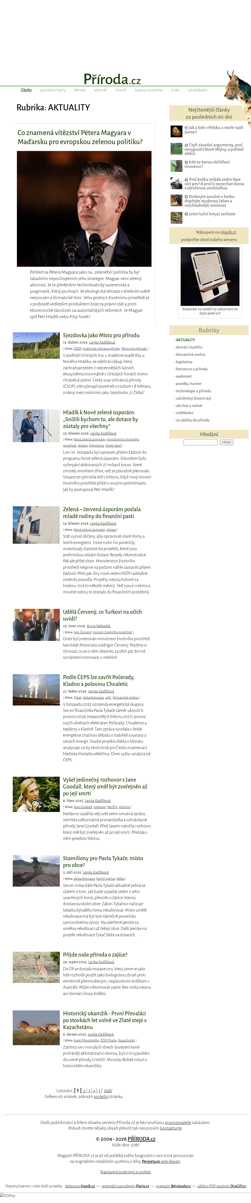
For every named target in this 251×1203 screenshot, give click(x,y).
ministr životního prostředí (112, 632)
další (108, 1090)
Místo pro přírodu (134, 348)
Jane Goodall (83, 807)
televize (124, 807)
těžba (120, 878)
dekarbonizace (93, 697)
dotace (83, 445)
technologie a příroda (193, 391)
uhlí (108, 697)
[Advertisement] (125, 34)
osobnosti (184, 376)
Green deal (113, 445)
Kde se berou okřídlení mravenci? (207, 164)
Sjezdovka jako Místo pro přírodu (101, 335)
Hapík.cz (228, 232)
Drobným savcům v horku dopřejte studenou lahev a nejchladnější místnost (210, 201)
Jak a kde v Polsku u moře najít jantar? (214, 129)
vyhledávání (197, 90)
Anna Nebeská (98, 626)
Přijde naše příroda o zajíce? (95, 955)
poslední (101, 1096)
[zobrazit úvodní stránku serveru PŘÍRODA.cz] (125, 79)
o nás (175, 90)
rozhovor (100, 807)
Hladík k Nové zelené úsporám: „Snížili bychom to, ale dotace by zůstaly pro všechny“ (100, 419)
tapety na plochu (149, 90)
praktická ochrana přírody (101, 348)
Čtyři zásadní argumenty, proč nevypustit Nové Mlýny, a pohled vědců (214, 149)
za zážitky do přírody (193, 420)
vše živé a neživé (189, 406)
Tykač (77, 697)
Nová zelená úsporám (89, 439)
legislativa (96, 445)
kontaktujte (171, 1128)
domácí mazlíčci (189, 347)
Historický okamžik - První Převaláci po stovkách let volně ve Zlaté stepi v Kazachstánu (105, 1020)
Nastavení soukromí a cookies (125, 1172)
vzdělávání (184, 413)
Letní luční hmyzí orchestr (210, 214)
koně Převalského (86, 1040)
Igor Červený (82, 632)
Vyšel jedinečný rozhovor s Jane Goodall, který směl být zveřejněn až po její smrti (105, 787)
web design (161, 1161)
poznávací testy (53, 90)
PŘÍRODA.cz (141, 1139)
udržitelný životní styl (193, 398)
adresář (100, 90)
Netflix (112, 807)
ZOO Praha (108, 1040)
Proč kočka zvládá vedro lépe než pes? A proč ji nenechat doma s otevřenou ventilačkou (214, 184)
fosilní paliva (105, 878)
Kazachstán (126, 1040)
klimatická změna (126, 697)
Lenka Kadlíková (102, 342)
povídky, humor (188, 384)
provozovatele (178, 1122)
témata (80, 90)
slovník (121, 90)
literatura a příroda (192, 369)
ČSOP (77, 348)
